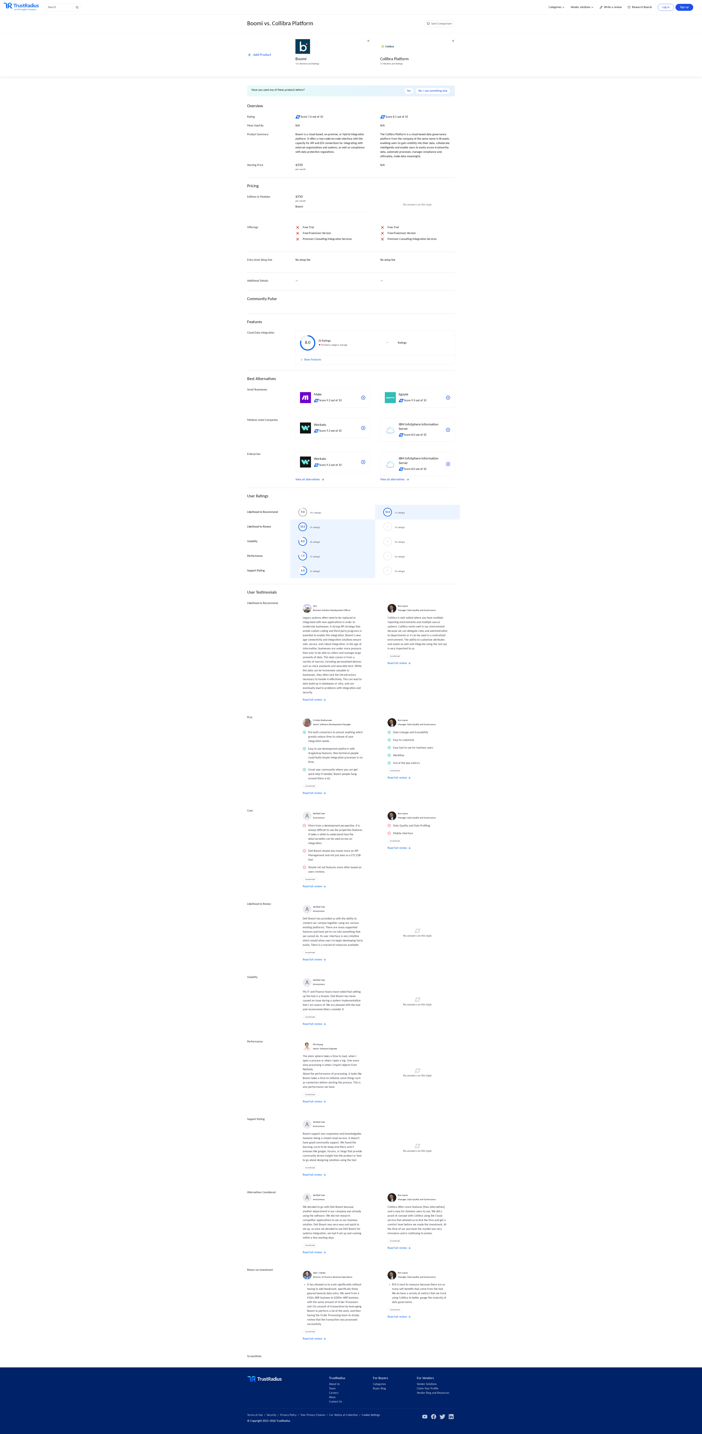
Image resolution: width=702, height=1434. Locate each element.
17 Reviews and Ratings (391, 64)
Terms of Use (255, 1415)
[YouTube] (425, 1417)
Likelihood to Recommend (262, 512)
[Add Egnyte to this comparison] (448, 397)
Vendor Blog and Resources (433, 1393)
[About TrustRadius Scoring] (298, 117)
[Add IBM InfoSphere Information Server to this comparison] (448, 430)
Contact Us (335, 1401)
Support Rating (256, 570)
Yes (409, 90)
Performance (255, 556)
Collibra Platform (394, 59)
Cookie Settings (371, 1415)
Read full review (312, 699)
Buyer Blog (379, 1388)
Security (271, 1415)
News (332, 1397)
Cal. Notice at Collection (343, 1415)
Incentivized (395, 656)
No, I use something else (432, 90)
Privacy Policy (288, 1415)
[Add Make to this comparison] (363, 397)
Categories (555, 7)
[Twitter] (442, 1417)
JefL (315, 606)
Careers (333, 1393)
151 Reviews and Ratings (307, 64)
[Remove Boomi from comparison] (368, 40)
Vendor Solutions (427, 1384)
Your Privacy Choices (313, 1415)
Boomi (300, 59)
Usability (252, 541)
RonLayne (403, 606)
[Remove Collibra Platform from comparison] (453, 40)
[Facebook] (434, 1417)
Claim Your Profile (427, 1388)
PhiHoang (318, 1044)
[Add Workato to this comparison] (363, 428)
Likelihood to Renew (259, 526)
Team (332, 1388)
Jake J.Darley (319, 1273)
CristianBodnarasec (322, 720)
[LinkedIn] (451, 1417)
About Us (334, 1384)
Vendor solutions (580, 7)
